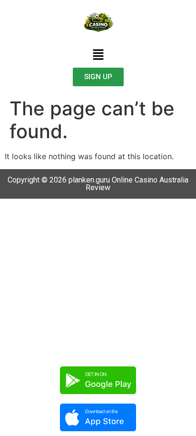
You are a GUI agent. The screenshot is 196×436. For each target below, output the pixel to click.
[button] (98, 55)
